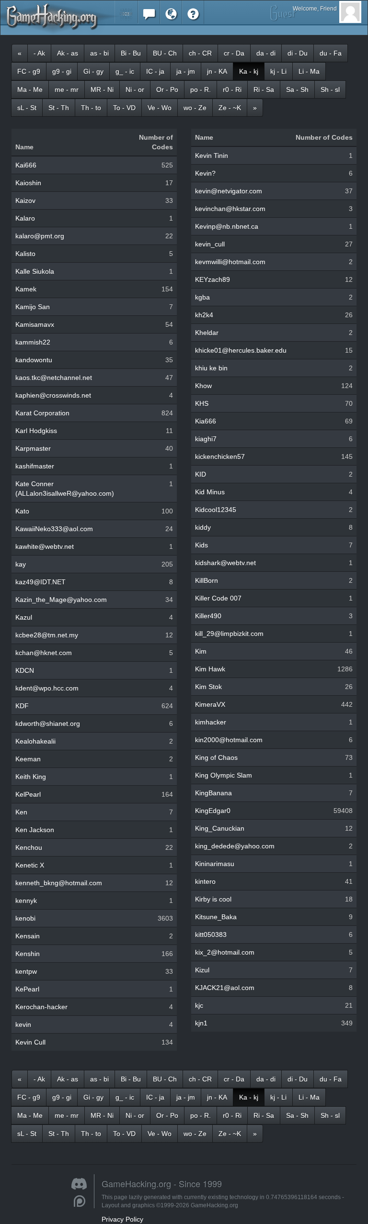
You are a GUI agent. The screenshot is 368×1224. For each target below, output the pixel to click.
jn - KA (217, 71)
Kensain (27, 936)
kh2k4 (204, 315)
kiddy (203, 527)
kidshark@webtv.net (225, 563)
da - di (266, 53)
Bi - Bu (131, 53)
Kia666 (205, 421)
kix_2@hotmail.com (224, 952)
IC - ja (155, 71)
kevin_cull (210, 244)
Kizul (202, 970)
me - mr (67, 89)
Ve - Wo (160, 107)
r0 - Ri (232, 89)
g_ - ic (124, 71)
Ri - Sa (263, 89)
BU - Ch (165, 53)
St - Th (58, 107)
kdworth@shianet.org (47, 723)
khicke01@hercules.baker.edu (241, 350)
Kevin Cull (30, 1042)
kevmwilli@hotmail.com (230, 262)
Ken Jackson (34, 830)
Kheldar (206, 332)
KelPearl (28, 794)
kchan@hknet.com (43, 653)
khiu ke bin (211, 368)
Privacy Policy (122, 1219)
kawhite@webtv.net (44, 546)
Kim (201, 651)
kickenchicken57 (220, 456)
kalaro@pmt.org (39, 236)
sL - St (26, 107)
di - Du (298, 53)
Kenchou (28, 847)
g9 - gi (61, 71)
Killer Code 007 (218, 598)
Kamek (25, 289)
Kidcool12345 (215, 509)
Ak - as (67, 53)
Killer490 (208, 616)
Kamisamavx (34, 324)
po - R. (200, 89)
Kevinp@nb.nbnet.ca (226, 226)
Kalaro (25, 218)
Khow (203, 385)
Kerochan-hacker (41, 1007)
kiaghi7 (206, 439)
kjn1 (201, 1023)
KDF (22, 706)
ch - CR (200, 53)
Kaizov (25, 200)
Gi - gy (93, 71)
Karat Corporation (42, 413)
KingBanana (213, 793)
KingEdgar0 (212, 810)
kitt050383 (211, 934)
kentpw (26, 971)
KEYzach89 (212, 279)
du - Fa (331, 53)
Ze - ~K (229, 107)
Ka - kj (248, 71)
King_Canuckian (219, 828)
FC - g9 (28, 71)
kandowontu (33, 360)
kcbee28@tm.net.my (46, 635)
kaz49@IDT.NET (40, 582)
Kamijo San (32, 307)
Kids (201, 545)
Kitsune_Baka (216, 917)
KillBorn (206, 580)
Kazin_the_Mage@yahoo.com (61, 599)
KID (200, 474)
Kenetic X (29, 865)
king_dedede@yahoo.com (235, 846)
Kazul (23, 617)
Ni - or (135, 89)
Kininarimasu (214, 864)
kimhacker (210, 722)
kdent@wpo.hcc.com (47, 688)
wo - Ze (195, 107)
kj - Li (278, 71)
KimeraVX (210, 704)
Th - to (91, 107)
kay (20, 564)
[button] (126, 11)
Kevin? (205, 173)
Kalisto (25, 253)
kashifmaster (34, 466)
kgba (202, 297)
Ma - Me (30, 89)
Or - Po (167, 89)
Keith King (30, 776)
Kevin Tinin (211, 155)
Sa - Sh (297, 89)
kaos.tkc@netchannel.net (53, 377)
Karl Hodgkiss (36, 430)
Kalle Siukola (34, 271)
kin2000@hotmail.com (229, 740)
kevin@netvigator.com (228, 191)
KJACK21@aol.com (224, 987)
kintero (205, 881)
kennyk (26, 900)
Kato (22, 511)
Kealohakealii (35, 741)
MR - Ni (102, 89)
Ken (21, 812)
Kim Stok (208, 686)
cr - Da (234, 53)
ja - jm (185, 71)
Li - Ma (309, 71)
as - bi (99, 53)
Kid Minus (210, 492)
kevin (23, 1024)
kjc (199, 1005)
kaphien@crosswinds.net (53, 395)
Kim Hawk (210, 669)
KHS (201, 403)
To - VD (124, 107)
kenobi (25, 918)
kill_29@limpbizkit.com (229, 633)
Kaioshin (28, 183)
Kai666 (25, 165)
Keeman (28, 759)
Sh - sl (330, 89)
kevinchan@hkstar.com (230, 208)
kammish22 (32, 342)
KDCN (24, 670)
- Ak (39, 53)
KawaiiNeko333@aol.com (54, 529)
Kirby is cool (213, 899)
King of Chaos (216, 757)
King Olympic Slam (223, 775)
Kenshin (27, 953)
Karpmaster (33, 448)
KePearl (27, 989)
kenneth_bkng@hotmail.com (58, 883)
